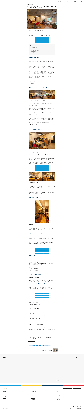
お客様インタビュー (59, 399)
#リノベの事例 (43, 337)
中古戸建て (5, 396)
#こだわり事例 (39, 337)
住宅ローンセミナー (59, 395)
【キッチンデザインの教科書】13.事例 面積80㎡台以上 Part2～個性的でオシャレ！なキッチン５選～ (39, 345)
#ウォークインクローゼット (35, 338)
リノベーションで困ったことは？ (34, 52)
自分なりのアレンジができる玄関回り (35, 50)
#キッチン (30, 337)
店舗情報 (70, 1)
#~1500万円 (49, 337)
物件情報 (58, 1)
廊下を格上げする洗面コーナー (34, 51)
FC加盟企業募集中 (79, 408)
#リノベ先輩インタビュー (34, 337)
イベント (67, 1)
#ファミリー (53, 337)
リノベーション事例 (62, 1)
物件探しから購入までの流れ (34, 47)
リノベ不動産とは (74, 1)
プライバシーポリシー (75, 408)
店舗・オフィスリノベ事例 (33, 395)
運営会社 (71, 408)
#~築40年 (47, 337)
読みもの (78, 1)
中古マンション (5, 395)
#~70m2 (30, 338)
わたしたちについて (33, 399)
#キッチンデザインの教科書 (58, 380)
